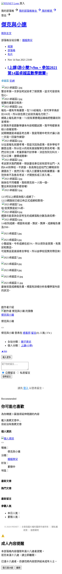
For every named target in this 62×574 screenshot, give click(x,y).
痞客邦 (27, 333)
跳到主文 (6, 33)
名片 (10, 54)
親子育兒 (26, 341)
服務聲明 (35, 530)
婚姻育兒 (27, 40)
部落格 (11, 50)
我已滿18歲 (8, 568)
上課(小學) (27, 345)
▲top (4, 351)
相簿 (10, 46)
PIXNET (15, 527)
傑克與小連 (14, 24)
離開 (18, 568)
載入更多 (7, 357)
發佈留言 (7, 376)
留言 (33, 333)
